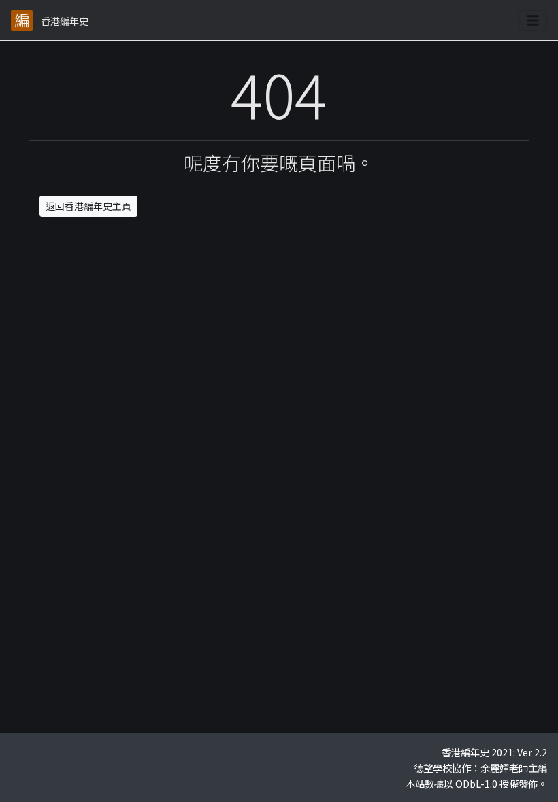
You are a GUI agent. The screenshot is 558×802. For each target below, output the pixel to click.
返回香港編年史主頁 (88, 206)
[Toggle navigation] (533, 20)
